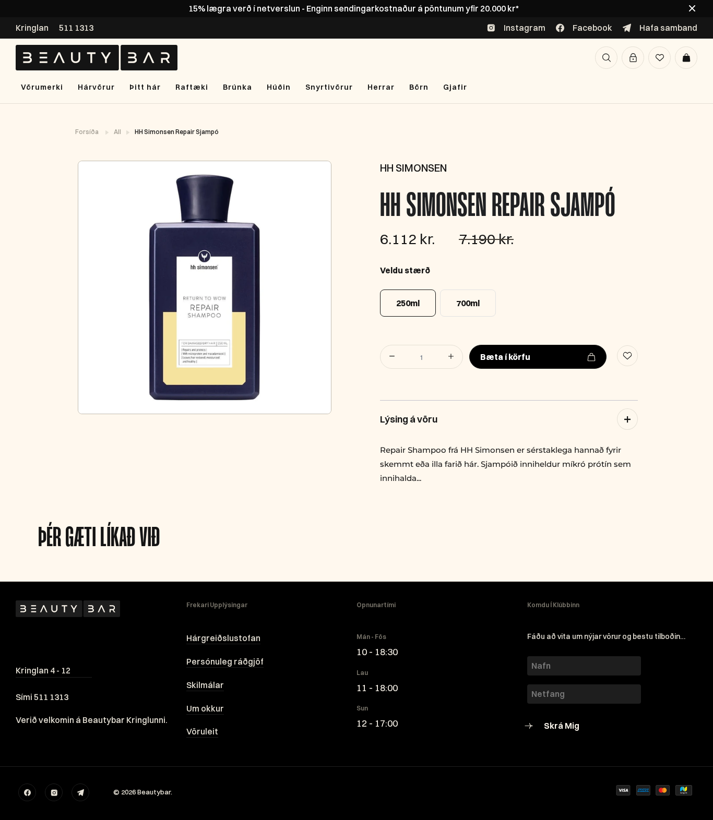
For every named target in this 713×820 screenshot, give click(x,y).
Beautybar (154, 792)
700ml (468, 303)
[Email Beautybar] (80, 792)
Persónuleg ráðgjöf (225, 661)
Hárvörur (96, 87)
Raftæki (191, 87)
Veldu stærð (405, 270)
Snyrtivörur (329, 87)
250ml (408, 303)
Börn (419, 87)
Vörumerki (42, 87)
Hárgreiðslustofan (223, 638)
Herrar (381, 87)
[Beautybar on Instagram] (54, 792)
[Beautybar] (96, 57)
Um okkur (205, 708)
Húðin (279, 87)
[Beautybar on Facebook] (27, 792)
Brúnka (237, 87)
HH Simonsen (413, 167)
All (118, 132)
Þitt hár (145, 87)
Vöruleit (202, 731)
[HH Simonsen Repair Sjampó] (204, 287)
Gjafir (455, 87)
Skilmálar (205, 685)
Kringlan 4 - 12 (43, 670)
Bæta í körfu (505, 357)
